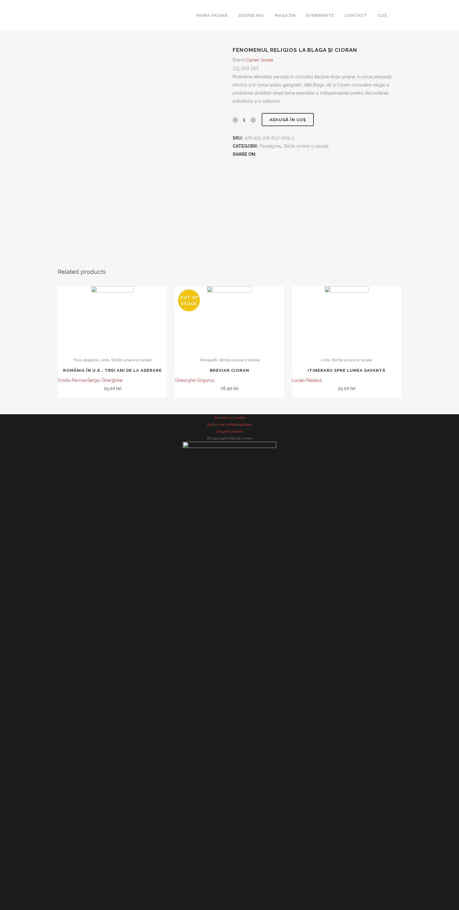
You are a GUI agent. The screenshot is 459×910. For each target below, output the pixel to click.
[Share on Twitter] (267, 154)
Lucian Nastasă (307, 380)
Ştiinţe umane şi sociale (131, 360)
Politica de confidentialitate (229, 424)
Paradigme (270, 146)
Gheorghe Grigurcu (195, 380)
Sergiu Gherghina (104, 380)
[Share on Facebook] (260, 154)
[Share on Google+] (273, 154)
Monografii (208, 360)
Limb (104, 360)
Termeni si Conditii (229, 418)
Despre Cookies (229, 431)
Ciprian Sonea (259, 59)
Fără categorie (86, 360)
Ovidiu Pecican (72, 380)
